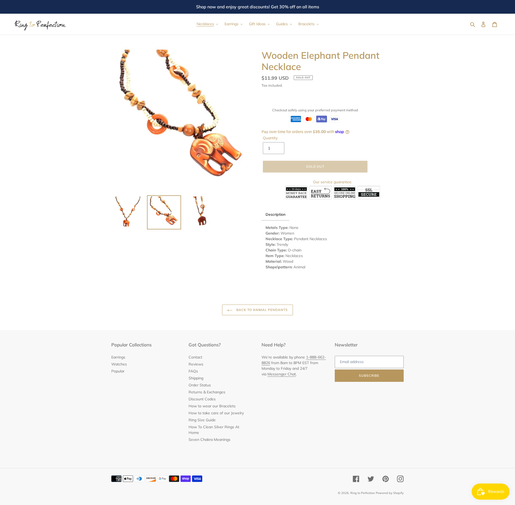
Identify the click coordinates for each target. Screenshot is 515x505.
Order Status (200, 385)
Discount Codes (202, 399)
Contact (195, 357)
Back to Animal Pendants (261, 310)
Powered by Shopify (390, 493)
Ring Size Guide (202, 420)
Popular (117, 371)
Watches (119, 364)
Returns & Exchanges (207, 392)
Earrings (118, 357)
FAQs (193, 371)
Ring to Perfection (362, 493)
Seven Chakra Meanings (209, 439)
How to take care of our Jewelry (216, 413)
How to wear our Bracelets (212, 406)
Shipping (196, 378)
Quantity (270, 138)
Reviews (196, 364)
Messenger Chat (281, 374)
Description (275, 214)
